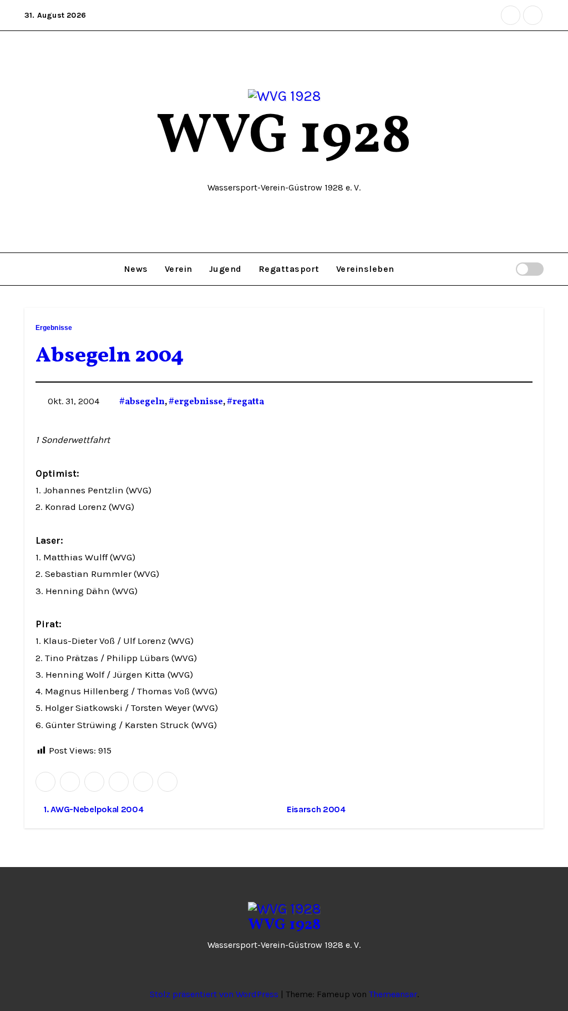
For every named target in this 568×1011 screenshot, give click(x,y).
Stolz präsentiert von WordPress (215, 994)
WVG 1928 (284, 137)
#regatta (245, 402)
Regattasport (289, 269)
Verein (178, 269)
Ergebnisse (54, 328)
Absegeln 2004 (110, 356)
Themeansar (393, 994)
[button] (502, 268)
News (136, 269)
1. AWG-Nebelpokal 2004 (92, 809)
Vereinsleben (365, 269)
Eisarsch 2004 (317, 809)
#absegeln (142, 402)
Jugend (225, 269)
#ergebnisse (196, 402)
